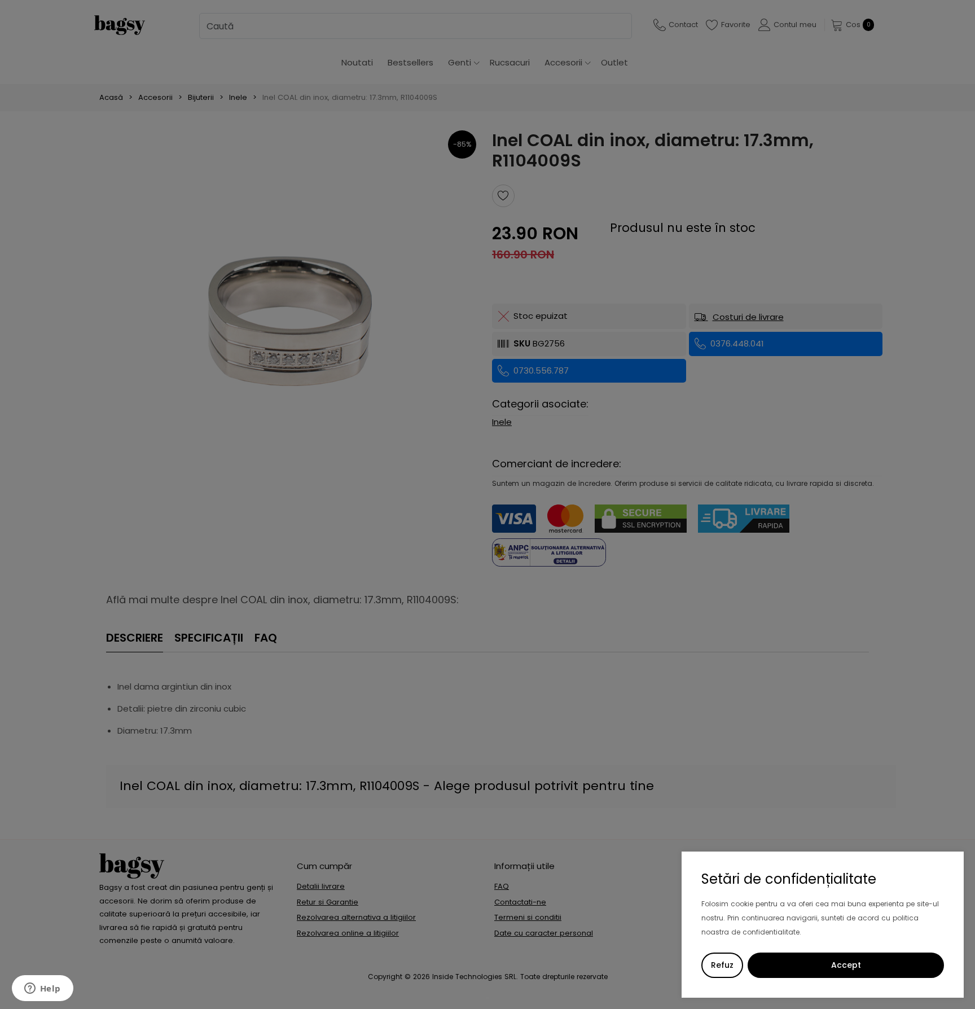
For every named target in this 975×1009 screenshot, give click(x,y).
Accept (846, 965)
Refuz (722, 965)
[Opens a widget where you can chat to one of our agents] (42, 989)
